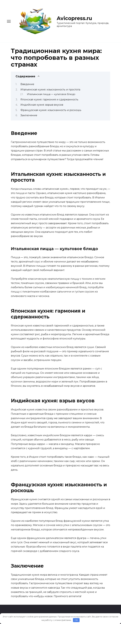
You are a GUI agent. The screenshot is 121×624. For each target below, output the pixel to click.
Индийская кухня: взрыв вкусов (41, 104)
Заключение (28, 115)
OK (76, 620)
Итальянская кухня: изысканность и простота (50, 89)
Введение (27, 84)
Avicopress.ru (74, 18)
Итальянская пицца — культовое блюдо (51, 94)
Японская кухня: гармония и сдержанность (49, 99)
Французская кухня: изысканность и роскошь (50, 110)
